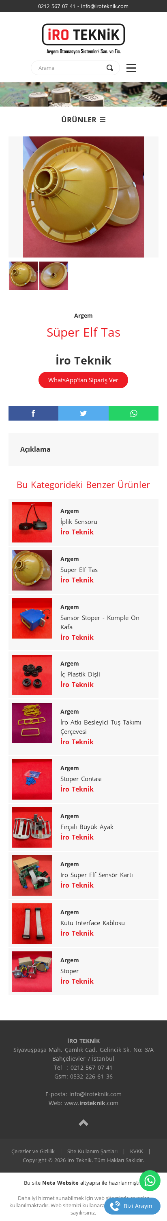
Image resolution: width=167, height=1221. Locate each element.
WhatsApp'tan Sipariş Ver (83, 380)
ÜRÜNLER (78, 119)
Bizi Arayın (138, 1206)
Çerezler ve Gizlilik (33, 1151)
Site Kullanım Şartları (92, 1151)
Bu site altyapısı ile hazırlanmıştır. (83, 1182)
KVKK (136, 1151)
